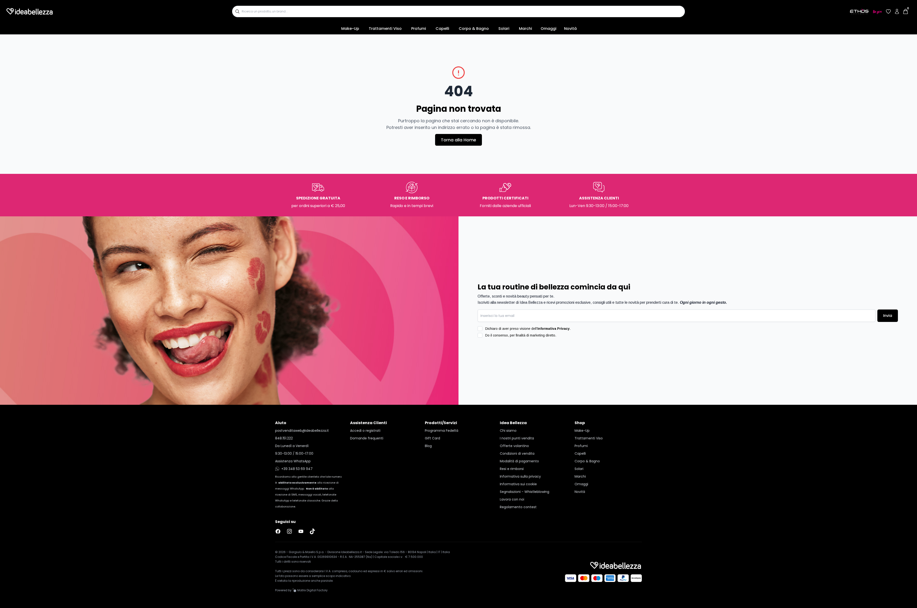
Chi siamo (508, 430)
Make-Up (350, 28)
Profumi (418, 28)
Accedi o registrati (365, 430)
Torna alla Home (458, 140)
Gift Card (432, 438)
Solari (503, 28)
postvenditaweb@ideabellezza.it (302, 430)
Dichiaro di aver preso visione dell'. (527, 329)
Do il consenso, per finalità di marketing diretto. (520, 335)
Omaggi (548, 28)
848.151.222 (284, 438)
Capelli (442, 28)
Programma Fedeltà (441, 430)
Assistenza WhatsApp (293, 461)
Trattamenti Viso (385, 28)
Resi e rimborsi (512, 468)
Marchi (525, 28)
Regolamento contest (518, 507)
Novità (570, 28)
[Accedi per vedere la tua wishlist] (888, 11)
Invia (887, 315)
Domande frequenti (366, 438)
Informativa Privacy (553, 329)
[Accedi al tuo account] (897, 11)
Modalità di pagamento (519, 461)
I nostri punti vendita (517, 438)
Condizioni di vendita (517, 453)
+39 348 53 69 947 (297, 468)
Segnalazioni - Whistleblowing (524, 491)
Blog (428, 445)
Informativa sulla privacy (520, 476)
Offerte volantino (514, 445)
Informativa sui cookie (518, 484)
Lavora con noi (512, 499)
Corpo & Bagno (474, 28)
